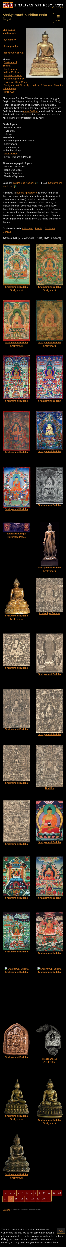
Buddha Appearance (14, 78)
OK (61, 1230)
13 (5, 1198)
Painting (39, 228)
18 (32, 1198)
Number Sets (10, 153)
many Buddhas (31, 111)
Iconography (11, 46)
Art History (10, 39)
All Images (27, 228)
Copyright (6, 1210)
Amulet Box (49, 1060)
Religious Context (13, 52)
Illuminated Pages (16, 535)
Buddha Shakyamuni (23, 183)
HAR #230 (9, 92)
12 (59, 1193)
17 (27, 1198)
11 (54, 1193)
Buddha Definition (13, 75)
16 (21, 1198)
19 (38, 1198)
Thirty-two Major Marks (15, 82)
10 (49, 1193)
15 (16, 1198)
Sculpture (50, 228)
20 (43, 1198)
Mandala (7, 232)
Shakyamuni (16, 289)
